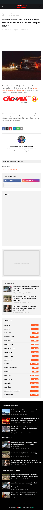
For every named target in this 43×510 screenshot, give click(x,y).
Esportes (19, 356)
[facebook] (12, 180)
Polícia (19, 375)
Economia (19, 340)
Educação (19, 344)
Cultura (19, 333)
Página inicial (5, 14)
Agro (19, 325)
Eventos (19, 360)
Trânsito (19, 395)
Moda (19, 371)
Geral (19, 364)
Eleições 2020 (19, 348)
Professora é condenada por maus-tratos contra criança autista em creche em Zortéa (24, 308)
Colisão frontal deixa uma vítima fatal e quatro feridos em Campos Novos (24, 411)
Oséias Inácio (7, 30)
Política (19, 379)
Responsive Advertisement (21, 263)
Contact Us (27, 504)
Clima (19, 329)
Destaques (19, 337)
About (20, 504)
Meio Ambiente (19, 368)
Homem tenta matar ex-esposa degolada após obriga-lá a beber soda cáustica (25, 419)
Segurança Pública (19, 391)
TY (21, 507)
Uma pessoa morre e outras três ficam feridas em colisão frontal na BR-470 (24, 494)
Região (19, 383)
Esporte (19, 352)
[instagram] (31, 180)
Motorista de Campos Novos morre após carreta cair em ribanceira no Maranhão (24, 298)
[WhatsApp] (12, 185)
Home (15, 504)
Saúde (19, 387)
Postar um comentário (9, 169)
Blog (32, 507)
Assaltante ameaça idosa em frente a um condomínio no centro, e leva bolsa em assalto (25, 429)
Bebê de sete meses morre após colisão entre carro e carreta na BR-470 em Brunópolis (26, 288)
